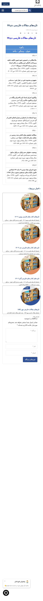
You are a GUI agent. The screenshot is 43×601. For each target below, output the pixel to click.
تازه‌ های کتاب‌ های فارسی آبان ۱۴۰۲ (27, 278)
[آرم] (37, 4)
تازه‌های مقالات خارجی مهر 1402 (28, 309)
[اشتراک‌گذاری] (35, 33)
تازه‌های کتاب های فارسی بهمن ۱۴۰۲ (27, 217)
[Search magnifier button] (29, 10)
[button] (4, 10)
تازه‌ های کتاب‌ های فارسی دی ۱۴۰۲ (27, 248)
